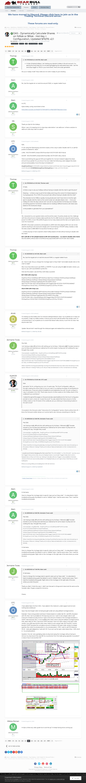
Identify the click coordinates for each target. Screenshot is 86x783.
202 (79, 33)
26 (41, 51)
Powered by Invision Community (43, 770)
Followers (73, 33)
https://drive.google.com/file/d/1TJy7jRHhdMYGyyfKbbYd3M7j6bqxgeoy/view (44, 109)
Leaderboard (30, 10)
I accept (76, 778)
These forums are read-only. (43, 23)
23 (32, 51)
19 (19, 51)
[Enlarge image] (51, 661)
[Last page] (52, 51)
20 (22, 51)
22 (28, 51)
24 (35, 51)
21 (25, 51)
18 (16, 51)
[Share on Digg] (19, 752)
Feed (34, 7)
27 (44, 51)
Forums (26, 7)
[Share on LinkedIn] (11, 752)
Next (48, 51)
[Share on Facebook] (6, 752)
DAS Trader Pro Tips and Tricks (40, 41)
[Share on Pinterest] (14, 752)
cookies (16, 779)
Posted (27, 56)
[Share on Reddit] (16, 752)
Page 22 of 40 (58, 51)
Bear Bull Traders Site (13, 7)
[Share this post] (66, 56)
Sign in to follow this (63, 33)
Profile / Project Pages (27, 478)
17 (13, 51)
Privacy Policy (38, 767)
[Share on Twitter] (8, 752)
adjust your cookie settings (57, 779)
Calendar (21, 10)
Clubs (6, 10)
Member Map (45, 7)
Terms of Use (48, 767)
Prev (9, 51)
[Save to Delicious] (21, 752)
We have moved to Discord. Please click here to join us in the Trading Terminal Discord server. (43, 15)
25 (38, 51)
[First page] (6, 51)
